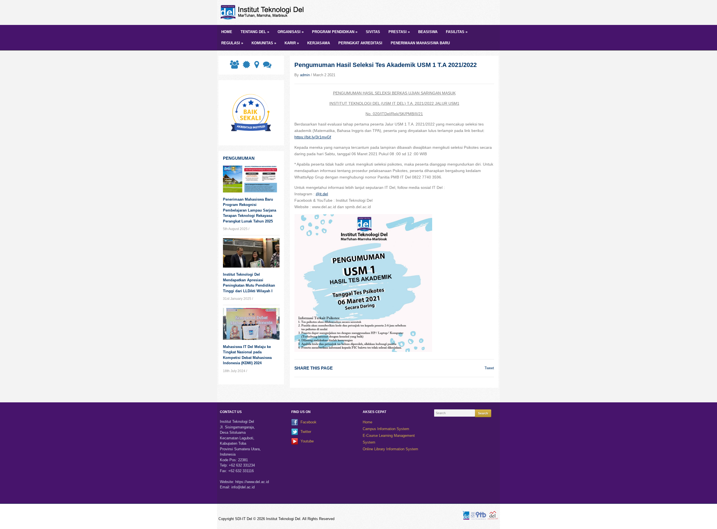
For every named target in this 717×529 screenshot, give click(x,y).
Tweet (489, 368)
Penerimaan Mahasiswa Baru (420, 43)
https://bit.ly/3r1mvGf (312, 137)
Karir (292, 43)
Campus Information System (386, 429)
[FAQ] (266, 66)
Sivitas (373, 32)
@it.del (322, 194)
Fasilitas (456, 32)
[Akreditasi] (246, 66)
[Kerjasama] (234, 66)
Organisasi (291, 32)
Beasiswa (427, 32)
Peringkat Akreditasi (360, 43)
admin (305, 75)
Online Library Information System (390, 449)
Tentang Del (255, 32)
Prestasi (399, 32)
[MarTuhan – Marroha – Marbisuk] (263, 12)
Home (226, 32)
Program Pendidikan (334, 32)
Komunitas (264, 43)
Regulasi (232, 43)
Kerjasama (318, 43)
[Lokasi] (256, 66)
